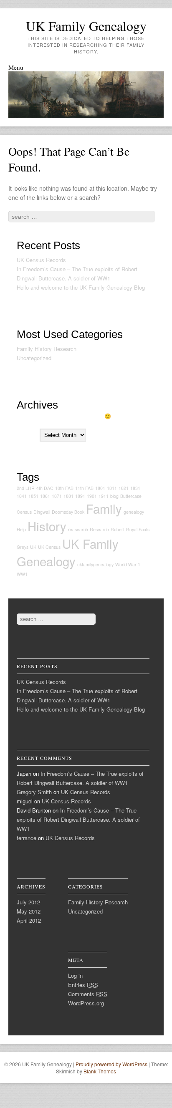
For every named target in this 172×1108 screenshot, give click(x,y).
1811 (112, 488)
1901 (92, 496)
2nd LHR (26, 488)
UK (33, 547)
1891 (80, 496)
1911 (104, 496)
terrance (26, 838)
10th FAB (64, 488)
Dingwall (41, 512)
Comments (87, 994)
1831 (135, 488)
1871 (57, 496)
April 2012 (29, 920)
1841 (22, 496)
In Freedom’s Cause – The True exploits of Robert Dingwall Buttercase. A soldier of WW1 (78, 819)
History (47, 526)
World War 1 (127, 564)
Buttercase (131, 496)
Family (104, 508)
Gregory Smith (34, 792)
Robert (117, 529)
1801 (100, 488)
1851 (33, 496)
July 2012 (28, 902)
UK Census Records (41, 260)
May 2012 (28, 911)
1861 (45, 496)
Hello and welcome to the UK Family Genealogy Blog (81, 287)
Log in (75, 975)
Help (21, 529)
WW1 (22, 574)
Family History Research (46, 349)
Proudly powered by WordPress (111, 1064)
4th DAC (44, 488)
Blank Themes (99, 1071)
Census (24, 512)
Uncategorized (34, 358)
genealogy (134, 512)
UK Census (49, 547)
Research (99, 529)
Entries (83, 985)
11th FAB (84, 488)
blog (114, 496)
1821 (124, 488)
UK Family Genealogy (86, 26)
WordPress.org (86, 1003)
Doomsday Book (68, 512)
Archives (27, 435)
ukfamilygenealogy (95, 564)
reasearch (78, 529)
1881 (68, 496)
